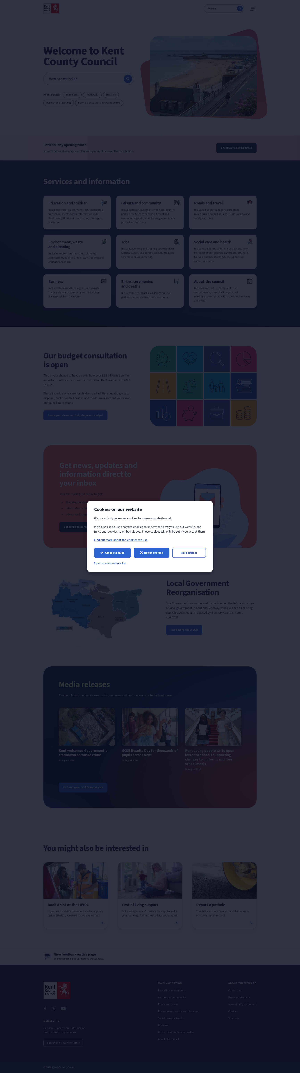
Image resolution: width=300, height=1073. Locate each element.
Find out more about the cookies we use (121, 540)
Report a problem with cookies (110, 563)
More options (189, 553)
